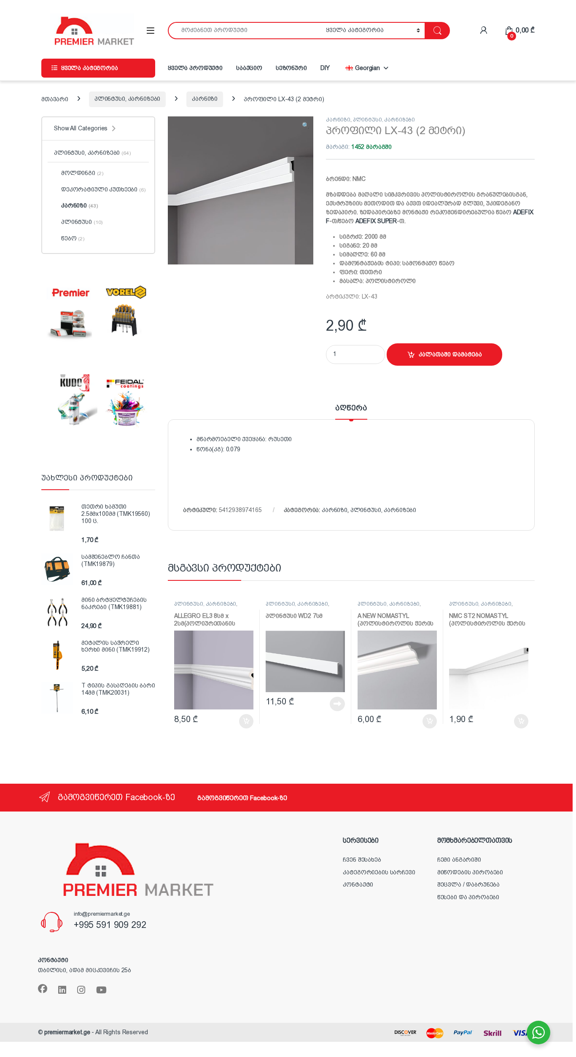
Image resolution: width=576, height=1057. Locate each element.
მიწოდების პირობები (470, 872)
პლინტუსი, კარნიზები (127, 98)
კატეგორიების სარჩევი (379, 872)
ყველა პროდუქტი (195, 68)
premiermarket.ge (67, 1032)
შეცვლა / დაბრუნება (468, 884)
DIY (325, 68)
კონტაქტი (358, 884)
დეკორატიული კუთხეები (103, 189)
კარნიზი (205, 98)
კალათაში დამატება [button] (237, 721)
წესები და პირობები (468, 897)
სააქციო (249, 68)
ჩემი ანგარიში (459, 859)
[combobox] (244, 30)
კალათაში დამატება (450, 354)
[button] (305, 126)
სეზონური (291, 68)
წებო (72, 238)
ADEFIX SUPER (376, 221)
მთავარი (54, 98)
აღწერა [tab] (351, 408)
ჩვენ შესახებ (362, 859)
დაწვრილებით (322, 704)
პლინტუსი (81, 221)
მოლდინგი (82, 173)
